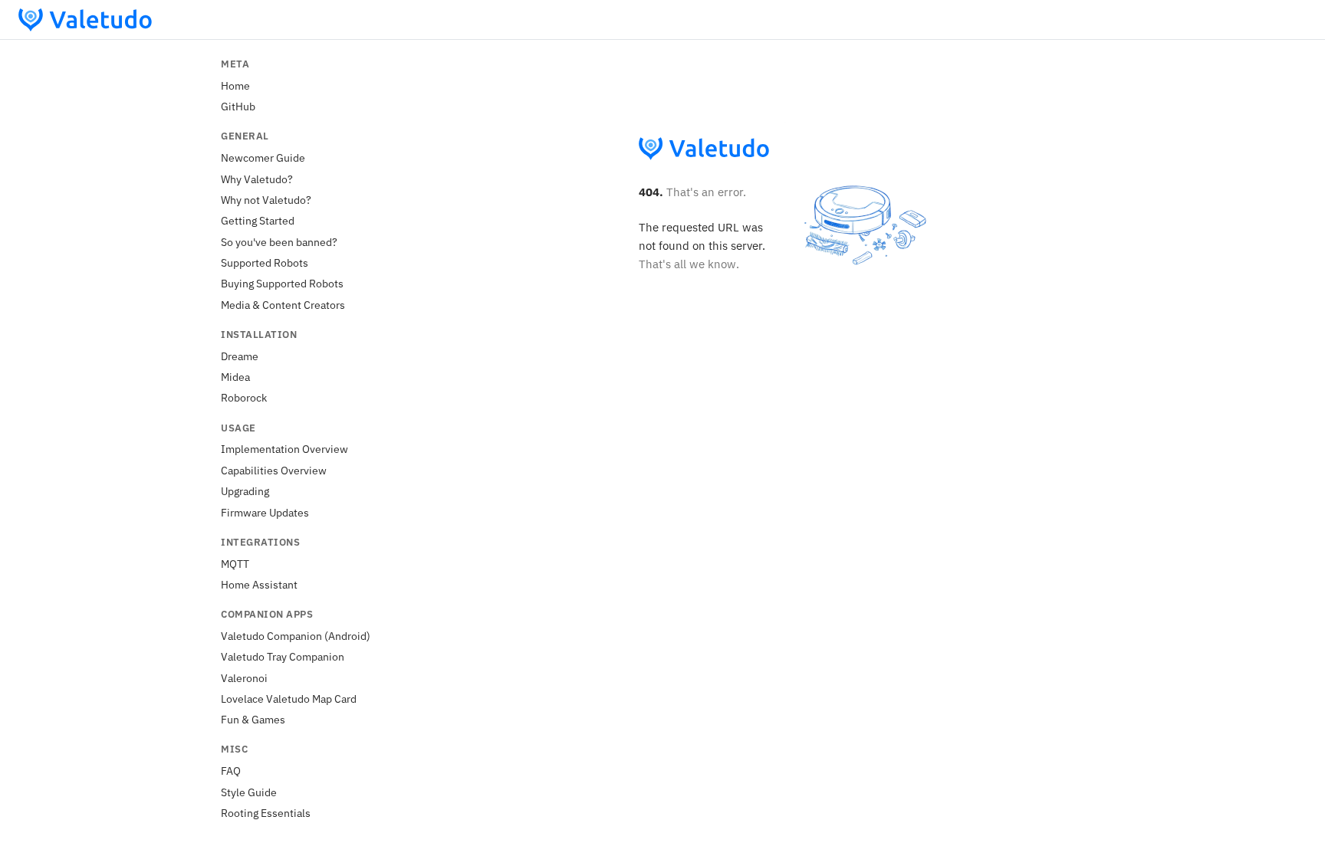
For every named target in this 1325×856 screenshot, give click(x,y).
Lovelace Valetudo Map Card (289, 698)
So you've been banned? (279, 241)
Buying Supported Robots (282, 283)
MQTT (235, 563)
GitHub (238, 106)
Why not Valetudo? (266, 199)
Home (235, 85)
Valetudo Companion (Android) (295, 635)
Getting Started (257, 220)
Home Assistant (259, 584)
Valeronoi (244, 678)
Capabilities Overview (274, 470)
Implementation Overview (284, 448)
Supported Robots (264, 262)
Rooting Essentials (266, 812)
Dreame (239, 356)
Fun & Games (253, 719)
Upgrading (245, 491)
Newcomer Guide (263, 157)
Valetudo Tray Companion (282, 656)
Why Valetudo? (257, 179)
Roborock (244, 397)
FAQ (231, 770)
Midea (235, 376)
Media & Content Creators (283, 304)
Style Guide (249, 792)
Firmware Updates (265, 512)
